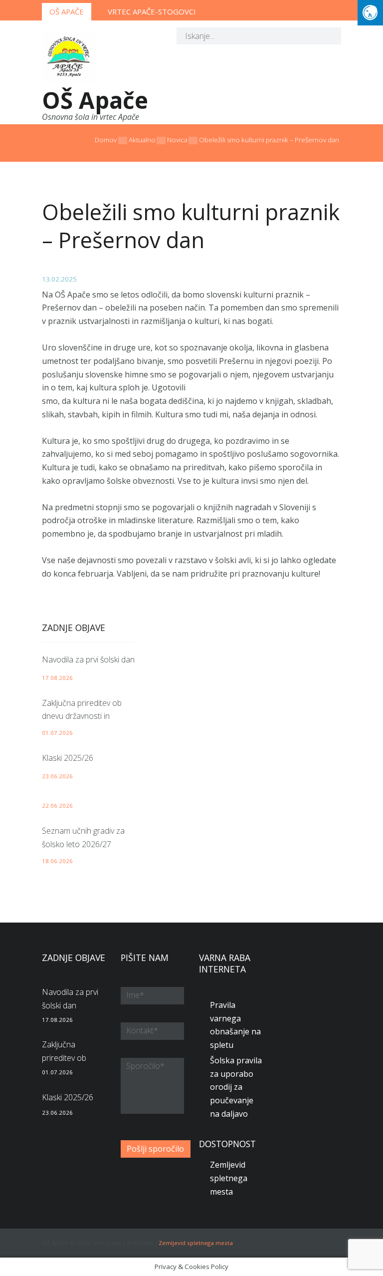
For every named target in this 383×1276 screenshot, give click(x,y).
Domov (106, 139)
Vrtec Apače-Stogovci (152, 11)
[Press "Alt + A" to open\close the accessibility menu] (370, 12)
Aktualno (142, 139)
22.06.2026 (57, 805)
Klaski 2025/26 (67, 757)
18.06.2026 (57, 861)
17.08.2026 (57, 677)
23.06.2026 (57, 776)
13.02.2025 (59, 279)
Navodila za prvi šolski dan (88, 659)
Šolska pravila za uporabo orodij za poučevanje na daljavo (236, 1087)
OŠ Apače (66, 11)
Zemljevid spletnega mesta (228, 1178)
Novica (177, 139)
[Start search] (326, 37)
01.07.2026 (57, 732)
